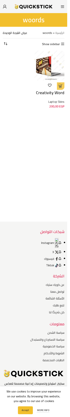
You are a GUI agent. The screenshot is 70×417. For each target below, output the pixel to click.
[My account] (4, 6)
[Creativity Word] (49, 65)
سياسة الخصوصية (53, 346)
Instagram (47, 243)
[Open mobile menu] (62, 6)
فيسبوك (49, 258)
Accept (25, 410)
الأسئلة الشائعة (55, 298)
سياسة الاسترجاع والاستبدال (47, 339)
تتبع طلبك (58, 305)
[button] (60, 86)
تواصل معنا (57, 291)
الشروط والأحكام (54, 353)
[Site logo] (33, 6)
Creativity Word (50, 93)
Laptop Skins (56, 101)
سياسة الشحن (55, 332)
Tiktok (50, 265)
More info (43, 410)
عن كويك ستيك (55, 284)
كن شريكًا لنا (56, 312)
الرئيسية (59, 33)
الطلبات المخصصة (53, 360)
